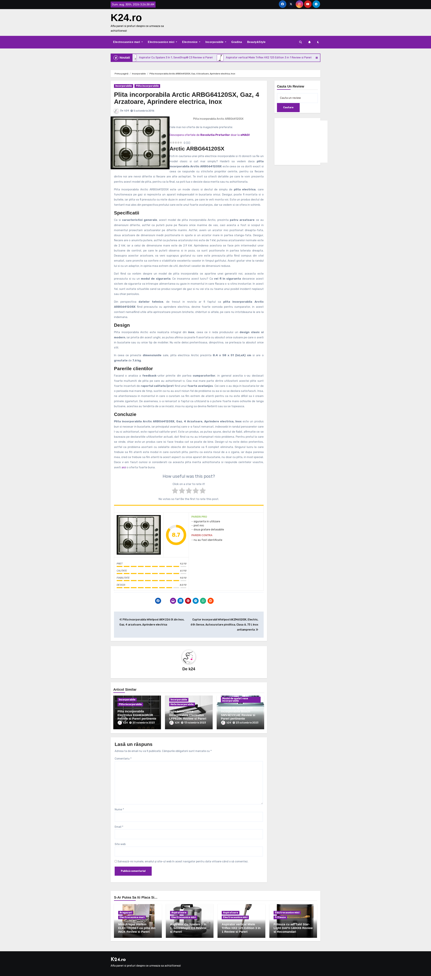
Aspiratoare (178, 912)
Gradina (236, 42)
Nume (119, 809)
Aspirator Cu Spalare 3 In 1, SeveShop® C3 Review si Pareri (188, 928)
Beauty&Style (256, 42)
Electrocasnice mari (127, 42)
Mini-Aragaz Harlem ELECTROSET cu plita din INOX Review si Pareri (136, 928)
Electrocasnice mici (161, 42)
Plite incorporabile (147, 86)
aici (124, 467)
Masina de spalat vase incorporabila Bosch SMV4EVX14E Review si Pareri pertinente (238, 713)
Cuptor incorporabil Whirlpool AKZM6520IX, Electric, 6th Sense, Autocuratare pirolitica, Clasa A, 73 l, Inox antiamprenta (224, 624)
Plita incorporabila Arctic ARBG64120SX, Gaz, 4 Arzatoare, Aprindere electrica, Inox (186, 98)
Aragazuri (126, 912)
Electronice (190, 42)
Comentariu (123, 758)
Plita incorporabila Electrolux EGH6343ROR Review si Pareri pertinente (137, 715)
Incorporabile (214, 42)
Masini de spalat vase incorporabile (235, 699)
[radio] (175, 491)
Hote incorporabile (182, 704)
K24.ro (126, 17)
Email (119, 826)
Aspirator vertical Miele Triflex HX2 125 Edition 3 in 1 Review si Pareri (241, 928)
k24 (126, 110)
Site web (120, 844)
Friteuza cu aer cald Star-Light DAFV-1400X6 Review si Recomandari (293, 928)
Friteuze (280, 917)
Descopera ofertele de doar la (210, 135)
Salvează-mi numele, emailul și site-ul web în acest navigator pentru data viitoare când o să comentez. (183, 861)
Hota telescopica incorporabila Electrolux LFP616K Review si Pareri (187, 715)
